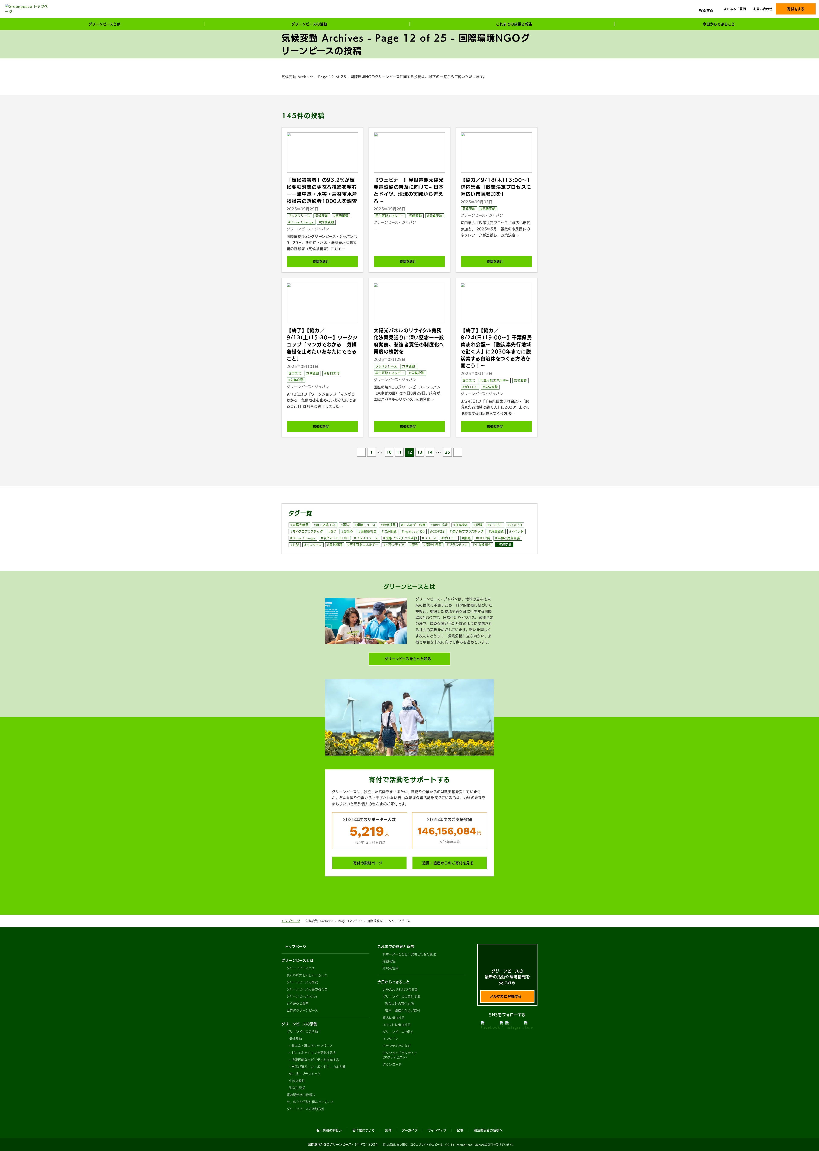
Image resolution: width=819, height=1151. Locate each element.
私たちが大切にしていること (307, 975)
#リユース (429, 538)
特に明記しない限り (395, 1144)
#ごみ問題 (389, 531)
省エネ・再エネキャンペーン (312, 1045)
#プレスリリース (366, 538)
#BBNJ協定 (439, 524)
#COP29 (437, 531)
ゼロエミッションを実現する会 (314, 1052)
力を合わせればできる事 (400, 989)
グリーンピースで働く (398, 1031)
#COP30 (514, 524)
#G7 (332, 531)
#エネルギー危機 (413, 524)
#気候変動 (326, 222)
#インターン (313, 544)
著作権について (363, 1130)
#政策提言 (388, 524)
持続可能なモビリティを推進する (315, 1059)
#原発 (414, 544)
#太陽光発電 (299, 524)
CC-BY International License (465, 1144)
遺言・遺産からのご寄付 (403, 1010)
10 (389, 452)
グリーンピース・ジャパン (308, 229)
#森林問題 (334, 544)
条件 (388, 1130)
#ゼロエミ (331, 373)
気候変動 (321, 215)
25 (447, 452)
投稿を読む (321, 261)
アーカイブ (410, 1130)
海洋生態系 (297, 1087)
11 (399, 452)
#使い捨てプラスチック (467, 531)
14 (430, 452)
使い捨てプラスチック (305, 1073)
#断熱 (466, 538)
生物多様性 (297, 1080)
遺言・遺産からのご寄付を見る (448, 863)
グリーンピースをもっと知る (408, 658)
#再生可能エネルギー (362, 544)
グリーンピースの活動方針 (306, 1109)
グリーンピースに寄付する (401, 996)
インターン (390, 1038)
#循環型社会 (367, 531)
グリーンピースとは (301, 968)
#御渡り (347, 531)
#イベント (516, 531)
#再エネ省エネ (324, 524)
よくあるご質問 (735, 8)
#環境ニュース (365, 524)
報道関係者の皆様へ (301, 1094)
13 (419, 452)
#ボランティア (393, 544)
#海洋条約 (460, 524)
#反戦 (477, 524)
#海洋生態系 (432, 544)
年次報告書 (391, 968)
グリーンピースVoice (302, 996)
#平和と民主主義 (507, 538)
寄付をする (796, 9)
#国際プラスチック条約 (400, 538)
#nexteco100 (413, 531)
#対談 (294, 544)
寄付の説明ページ (367, 863)
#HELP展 (483, 538)
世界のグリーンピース (302, 1010)
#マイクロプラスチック (306, 531)
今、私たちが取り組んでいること (310, 1101)
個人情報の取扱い (329, 1130)
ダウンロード (392, 1064)
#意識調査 (341, 215)
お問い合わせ (763, 8)
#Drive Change (301, 222)
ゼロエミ (294, 373)
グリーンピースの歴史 (302, 982)
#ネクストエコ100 (335, 538)
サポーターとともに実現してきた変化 (409, 954)
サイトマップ (437, 1130)
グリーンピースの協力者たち (307, 989)
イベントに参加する (397, 1024)
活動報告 (389, 961)
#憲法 (345, 524)
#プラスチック (457, 544)
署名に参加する (394, 1017)
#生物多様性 (482, 544)
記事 (460, 1130)
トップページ (291, 920)
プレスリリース (299, 215)
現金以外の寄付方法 (399, 1003)
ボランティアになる (397, 1045)
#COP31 (495, 524)
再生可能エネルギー (389, 215)
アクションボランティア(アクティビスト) (400, 1055)
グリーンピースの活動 (302, 1031)
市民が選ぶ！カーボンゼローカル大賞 (319, 1066)
